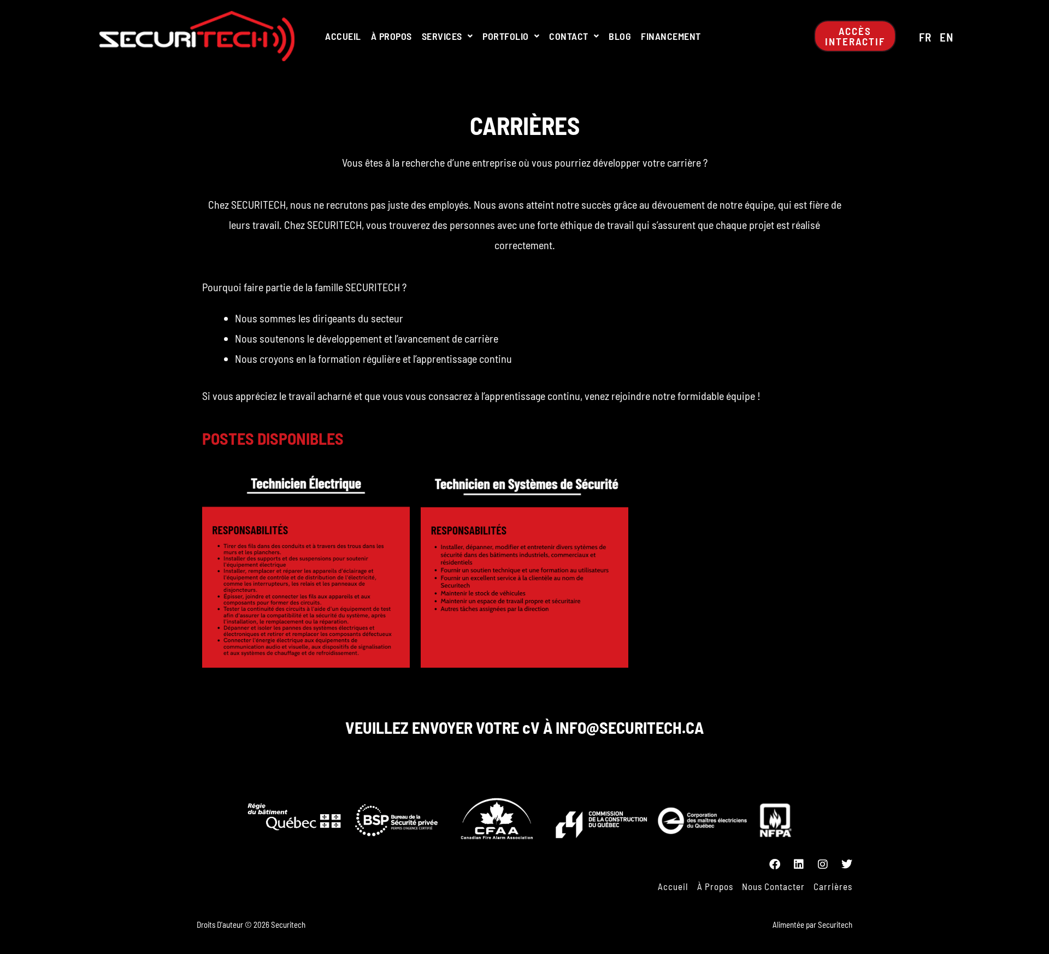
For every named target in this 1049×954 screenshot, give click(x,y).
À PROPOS (391, 36)
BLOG (620, 36)
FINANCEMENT (671, 36)
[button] (447, 36)
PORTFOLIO (505, 36)
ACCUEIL (343, 36)
